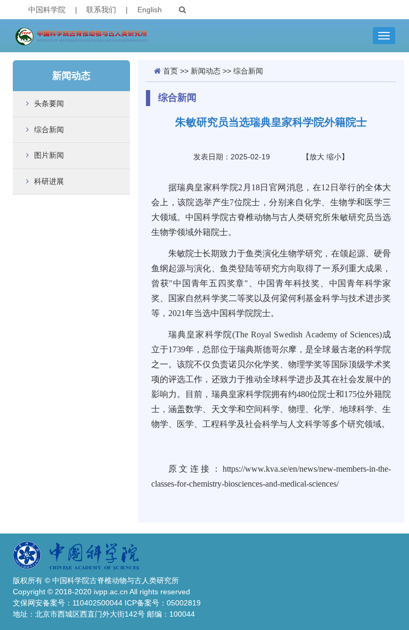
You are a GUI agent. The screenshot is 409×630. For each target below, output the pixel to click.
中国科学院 (47, 9)
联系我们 (101, 9)
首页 (170, 71)
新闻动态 (205, 71)
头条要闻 (49, 103)
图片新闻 (49, 155)
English (149, 9)
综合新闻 (49, 129)
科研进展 (49, 181)
